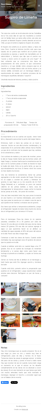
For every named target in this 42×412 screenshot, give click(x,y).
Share (6, 382)
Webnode (25, 409)
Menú (39, 5)
